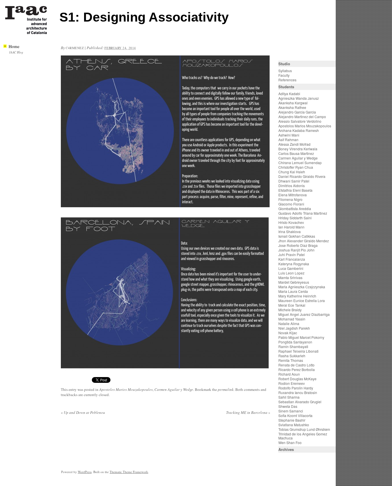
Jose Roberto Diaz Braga (298, 245)
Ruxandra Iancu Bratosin (297, 392)
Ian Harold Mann (291, 226)
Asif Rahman (288, 139)
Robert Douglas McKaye (297, 378)
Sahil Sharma (289, 397)
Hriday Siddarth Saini (295, 217)
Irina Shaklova (289, 231)
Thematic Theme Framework (129, 472)
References (287, 79)
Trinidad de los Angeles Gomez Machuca (302, 435)
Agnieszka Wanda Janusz (298, 98)
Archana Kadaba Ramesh (298, 130)
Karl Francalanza (291, 259)
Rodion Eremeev (291, 383)
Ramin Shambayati (293, 346)
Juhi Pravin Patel (291, 254)
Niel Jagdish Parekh (294, 328)
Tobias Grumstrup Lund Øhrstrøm (304, 429)
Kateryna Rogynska (293, 263)
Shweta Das (287, 406)
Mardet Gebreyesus (293, 282)
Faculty (284, 75)
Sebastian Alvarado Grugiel (299, 401)
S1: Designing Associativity (144, 17)
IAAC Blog (16, 52)
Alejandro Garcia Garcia (297, 112)
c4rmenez (75, 48)
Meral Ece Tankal (291, 305)
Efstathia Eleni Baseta (295, 190)
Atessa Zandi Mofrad (294, 144)
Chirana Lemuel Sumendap (300, 162)
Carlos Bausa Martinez (296, 153)
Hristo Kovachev (291, 222)
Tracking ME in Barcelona (248, 412)
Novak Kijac (287, 332)
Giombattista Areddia (294, 208)
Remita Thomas (290, 360)
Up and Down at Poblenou (83, 412)
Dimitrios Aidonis (291, 185)
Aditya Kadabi (289, 93)
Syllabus (285, 70)
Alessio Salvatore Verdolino (299, 121)
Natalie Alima (288, 323)
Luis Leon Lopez (291, 272)
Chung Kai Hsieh (291, 171)
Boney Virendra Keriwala (297, 148)
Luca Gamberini (290, 268)
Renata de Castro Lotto (296, 364)
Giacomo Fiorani (291, 203)
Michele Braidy (290, 309)
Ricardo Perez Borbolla (296, 369)
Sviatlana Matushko (293, 424)
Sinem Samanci (290, 410)
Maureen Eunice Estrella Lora (301, 300)
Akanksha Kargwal (293, 102)
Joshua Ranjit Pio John (296, 249)
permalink (226, 389)
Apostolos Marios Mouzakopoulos (126, 389)
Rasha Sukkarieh (291, 355)
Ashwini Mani (288, 134)
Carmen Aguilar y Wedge (173, 389)
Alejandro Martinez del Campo (302, 116)
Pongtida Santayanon (295, 341)
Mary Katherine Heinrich (297, 295)
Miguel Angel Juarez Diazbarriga (304, 314)
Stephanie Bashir (291, 420)
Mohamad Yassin (291, 318)
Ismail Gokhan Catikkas (296, 236)
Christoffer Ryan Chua (295, 167)
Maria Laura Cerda (293, 291)
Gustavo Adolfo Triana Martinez (302, 213)
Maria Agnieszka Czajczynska (302, 286)
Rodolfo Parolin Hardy (295, 387)
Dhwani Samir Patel (293, 180)
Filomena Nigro (290, 199)
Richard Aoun (289, 374)
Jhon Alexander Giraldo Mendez (303, 240)
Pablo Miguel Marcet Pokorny (301, 337)
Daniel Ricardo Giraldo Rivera (301, 176)
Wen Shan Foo (290, 442)
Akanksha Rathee (292, 107)
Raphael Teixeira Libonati (298, 351)
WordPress (85, 472)
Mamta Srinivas (290, 277)
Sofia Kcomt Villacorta (295, 415)
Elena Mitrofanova (292, 194)
